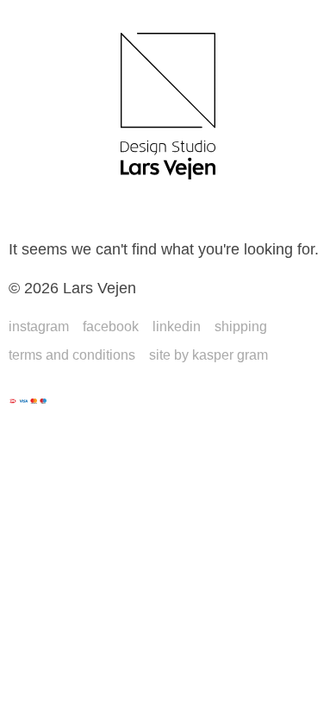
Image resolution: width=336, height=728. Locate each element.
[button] (42, 207)
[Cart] (284, 207)
